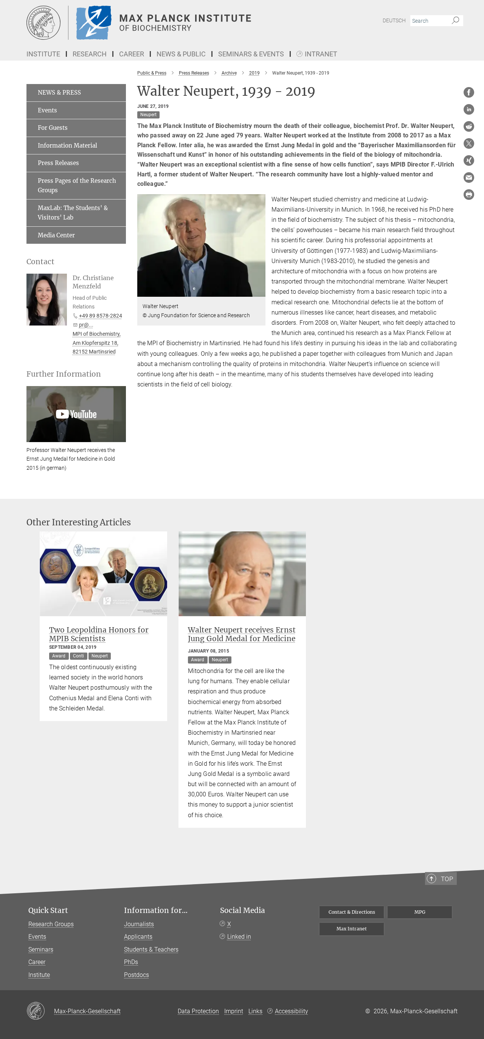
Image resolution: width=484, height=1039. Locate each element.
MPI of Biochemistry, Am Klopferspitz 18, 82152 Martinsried (97, 343)
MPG (419, 912)
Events (47, 110)
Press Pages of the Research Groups (77, 185)
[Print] (469, 194)
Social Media (242, 910)
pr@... (86, 325)
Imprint (233, 1011)
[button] (259, 291)
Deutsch (394, 20)
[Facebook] (469, 92)
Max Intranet (352, 929)
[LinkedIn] (469, 109)
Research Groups (51, 924)
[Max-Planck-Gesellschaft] (40, 1011)
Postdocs (136, 974)
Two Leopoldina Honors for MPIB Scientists (99, 634)
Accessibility (291, 1011)
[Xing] (469, 160)
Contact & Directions (352, 912)
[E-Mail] (469, 177)
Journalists (139, 924)
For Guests (53, 127)
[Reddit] (469, 126)
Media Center (56, 235)
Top (447, 879)
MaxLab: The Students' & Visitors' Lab (73, 212)
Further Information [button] (63, 374)
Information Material (67, 145)
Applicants (138, 936)
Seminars (40, 949)
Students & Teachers (151, 949)
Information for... (156, 910)
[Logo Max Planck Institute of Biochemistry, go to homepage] (168, 23)
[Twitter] (469, 143)
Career (36, 962)
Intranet (321, 54)
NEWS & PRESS (59, 92)
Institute (39, 974)
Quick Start (48, 910)
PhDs (131, 962)
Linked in (239, 936)
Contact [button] (40, 261)
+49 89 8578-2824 (100, 316)
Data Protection (198, 1011)
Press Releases (58, 163)
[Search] (455, 21)
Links (255, 1011)
